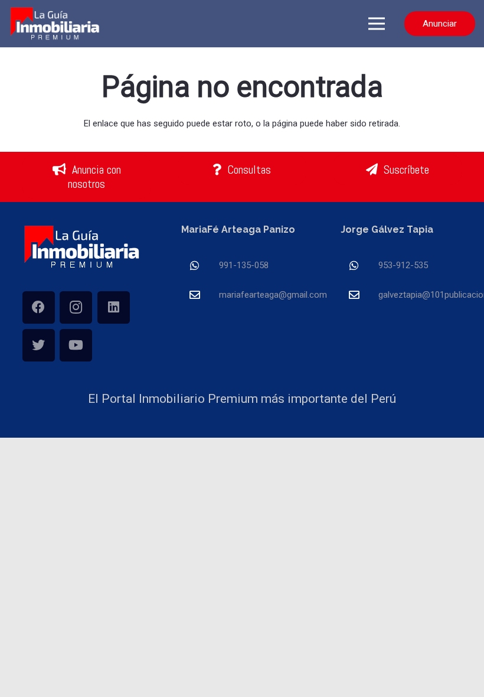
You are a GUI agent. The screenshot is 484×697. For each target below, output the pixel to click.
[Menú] (376, 23)
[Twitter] (38, 345)
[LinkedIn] (113, 307)
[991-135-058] (200, 265)
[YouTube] (76, 345)
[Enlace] (55, 23)
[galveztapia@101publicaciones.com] (359, 295)
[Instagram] (76, 307)
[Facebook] (38, 307)
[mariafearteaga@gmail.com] (200, 295)
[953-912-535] (359, 265)
